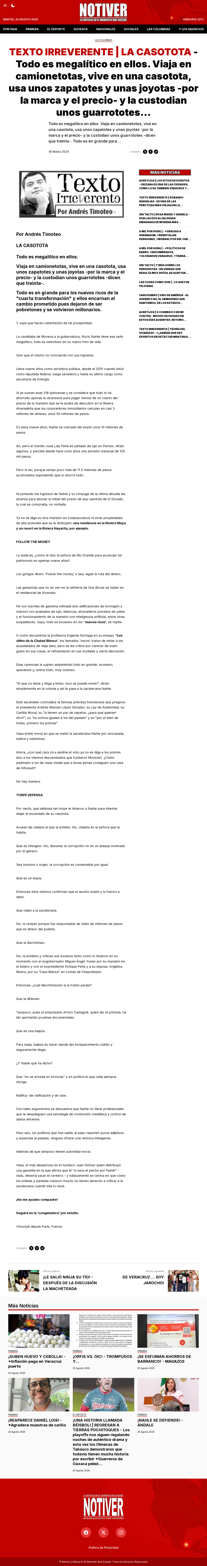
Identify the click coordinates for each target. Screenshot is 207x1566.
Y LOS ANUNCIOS (191, 29)
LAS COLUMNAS (158, 29)
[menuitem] (103, 1547)
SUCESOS (81, 29)
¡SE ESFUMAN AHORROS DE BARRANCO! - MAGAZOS (164, 1359)
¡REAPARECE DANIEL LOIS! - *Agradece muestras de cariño (37, 1422)
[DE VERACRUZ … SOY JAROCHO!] (183, 1281)
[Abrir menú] (5, 5)
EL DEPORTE (56, 29)
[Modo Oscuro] (13, 5)
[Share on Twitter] (145, 151)
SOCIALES (131, 29)
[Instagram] (121, 1532)
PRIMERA (32, 29)
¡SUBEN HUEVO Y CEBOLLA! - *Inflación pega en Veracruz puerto (36, 1361)
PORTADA (10, 29)
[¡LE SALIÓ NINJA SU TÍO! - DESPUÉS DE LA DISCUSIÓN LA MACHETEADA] (23, 1281)
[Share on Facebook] (150, 151)
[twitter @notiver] (103, 1532)
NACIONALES (105, 29)
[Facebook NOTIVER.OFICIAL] (86, 1532)
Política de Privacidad (103, 1547)
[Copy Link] (156, 151)
